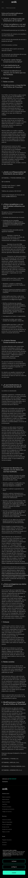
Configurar (14, 867)
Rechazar (14, 861)
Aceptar (14, 872)
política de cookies (7, 853)
